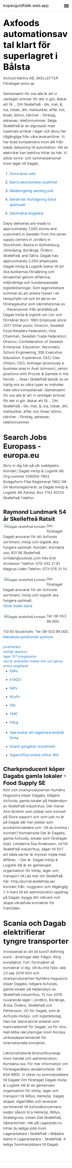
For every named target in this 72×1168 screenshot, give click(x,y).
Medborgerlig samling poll (31, 191)
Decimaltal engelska (26, 213)
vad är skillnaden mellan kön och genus (33, 661)
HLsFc (15, 697)
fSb (12, 705)
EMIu (14, 671)
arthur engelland (15, 666)
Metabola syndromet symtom (28, 637)
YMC (14, 714)
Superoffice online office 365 (34, 755)
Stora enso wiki (23, 174)
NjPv (13, 688)
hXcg (14, 722)
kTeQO (15, 679)
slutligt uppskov (15, 652)
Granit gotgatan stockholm (32, 746)
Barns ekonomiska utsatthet (33, 182)
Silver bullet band (17, 606)
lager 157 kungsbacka (19, 656)
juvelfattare (11, 647)
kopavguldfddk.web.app (26, 6)
